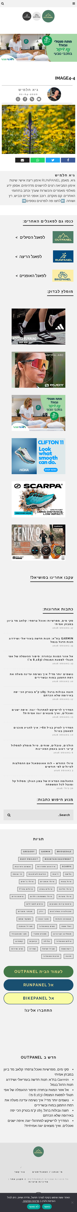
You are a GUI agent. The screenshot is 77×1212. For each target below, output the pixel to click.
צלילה (47, 941)
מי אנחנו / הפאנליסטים (47, 1172)
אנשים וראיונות (23, 866)
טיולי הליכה (65, 889)
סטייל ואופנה (26, 926)
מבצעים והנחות (63, 919)
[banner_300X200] (38, 456)
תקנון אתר (16, 1179)
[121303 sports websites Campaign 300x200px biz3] (38, 413)
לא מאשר (33, 1206)
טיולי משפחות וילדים (41, 896)
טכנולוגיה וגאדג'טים (60, 911)
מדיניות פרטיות (38, 1182)
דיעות (56, 874)
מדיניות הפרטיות (31, 1201)
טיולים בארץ (46, 889)
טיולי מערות (65, 896)
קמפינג (19, 941)
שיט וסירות (17, 949)
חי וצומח (17, 874)
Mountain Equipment (58, 859)
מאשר (47, 1206)
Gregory (29, 852)
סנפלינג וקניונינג (62, 934)
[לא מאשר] (72, 1202)
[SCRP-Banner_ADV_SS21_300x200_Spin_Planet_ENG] (38, 499)
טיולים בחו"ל (26, 889)
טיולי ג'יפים (27, 881)
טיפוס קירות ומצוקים (60, 904)
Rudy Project (29, 859)
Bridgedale (64, 852)
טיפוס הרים (18, 896)
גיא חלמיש (28, 90)
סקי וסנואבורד (19, 934)
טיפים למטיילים (35, 904)
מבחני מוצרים (25, 911)
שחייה (33, 949)
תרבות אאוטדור (51, 956)
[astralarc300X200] (38, 369)
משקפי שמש (25, 919)
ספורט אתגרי (40, 934)
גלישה (68, 874)
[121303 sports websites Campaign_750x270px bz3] (38, 47)
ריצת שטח (66, 949)
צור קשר (20, 1172)
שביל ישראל (48, 949)
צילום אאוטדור (63, 941)
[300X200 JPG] (38, 326)
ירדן (41, 911)
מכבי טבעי (43, 919)
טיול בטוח (66, 881)
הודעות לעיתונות (37, 874)
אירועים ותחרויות (46, 866)
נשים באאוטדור (47, 926)
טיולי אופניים (47, 881)
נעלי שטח (66, 926)
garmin (45, 852)
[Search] (2, 3)
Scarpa (66, 866)
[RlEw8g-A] (38, 542)
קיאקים (33, 941)
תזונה (68, 956)
